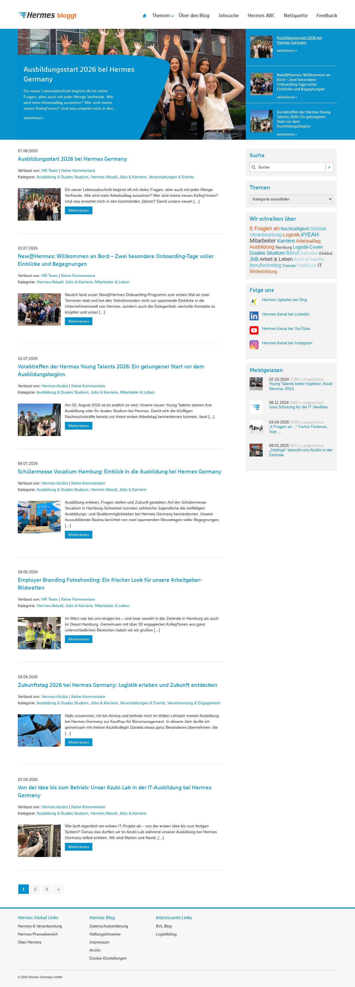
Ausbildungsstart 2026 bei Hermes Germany (72, 159)
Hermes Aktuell (104, 177)
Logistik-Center (308, 247)
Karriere (286, 241)
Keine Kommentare (78, 170)
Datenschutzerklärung (109, 926)
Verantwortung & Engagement (194, 703)
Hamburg (283, 247)
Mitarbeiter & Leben (112, 282)
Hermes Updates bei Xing (284, 299)
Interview (309, 253)
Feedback (326, 15)
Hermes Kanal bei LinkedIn (286, 314)
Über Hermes (29, 942)
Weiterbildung (263, 271)
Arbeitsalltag (308, 241)
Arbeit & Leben (276, 259)
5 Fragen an (265, 228)
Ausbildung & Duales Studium (62, 177)
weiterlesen (286, 51)
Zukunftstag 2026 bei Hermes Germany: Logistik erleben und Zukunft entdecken (117, 685)
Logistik (291, 235)
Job (254, 259)
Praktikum (306, 265)
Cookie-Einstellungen (108, 958)
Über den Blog (194, 15)
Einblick (326, 253)
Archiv (95, 950)
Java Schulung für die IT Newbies (298, 407)
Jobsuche (228, 15)
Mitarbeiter (263, 241)
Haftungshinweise (105, 934)
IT (320, 265)
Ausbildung (262, 247)
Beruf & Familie (309, 259)
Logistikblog (166, 934)
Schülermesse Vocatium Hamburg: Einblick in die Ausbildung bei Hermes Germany (119, 472)
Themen (161, 15)
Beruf (292, 253)
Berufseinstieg (265, 265)
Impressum (99, 942)
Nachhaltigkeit (295, 228)
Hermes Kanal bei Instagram (287, 343)
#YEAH (310, 234)
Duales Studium (267, 253)
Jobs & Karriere (132, 177)
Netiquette (296, 15)
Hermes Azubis (55, 386)
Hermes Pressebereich (38, 934)
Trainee (289, 265)
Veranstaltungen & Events (171, 177)
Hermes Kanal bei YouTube (286, 328)
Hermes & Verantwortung (40, 926)
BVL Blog (164, 926)
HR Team (50, 170)
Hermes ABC (261, 15)
